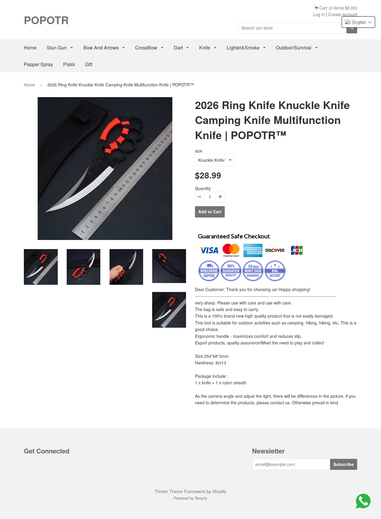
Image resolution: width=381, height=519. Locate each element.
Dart (179, 47)
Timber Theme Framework (180, 491)
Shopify (219, 491)
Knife (205, 47)
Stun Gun (57, 47)
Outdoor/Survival (294, 47)
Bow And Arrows (101, 47)
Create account (342, 14)
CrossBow (146, 47)
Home (30, 47)
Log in (319, 14)
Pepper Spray (38, 64)
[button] (358, 22)
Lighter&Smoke (244, 47)
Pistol (69, 64)
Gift (88, 64)
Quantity (203, 188)
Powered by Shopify (190, 498)
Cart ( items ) (337, 8)
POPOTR (46, 19)
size (198, 151)
